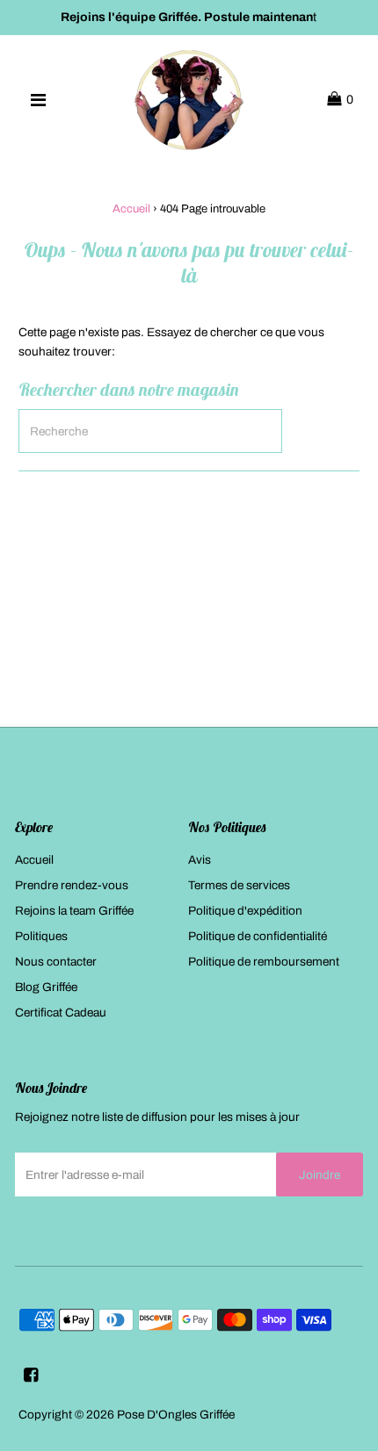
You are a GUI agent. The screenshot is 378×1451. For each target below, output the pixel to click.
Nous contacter (56, 961)
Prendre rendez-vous (71, 885)
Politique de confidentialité (257, 936)
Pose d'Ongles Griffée (176, 1414)
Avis (199, 859)
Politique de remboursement (263, 961)
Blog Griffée (46, 987)
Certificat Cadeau (60, 1012)
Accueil (131, 209)
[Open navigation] (38, 100)
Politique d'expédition (245, 910)
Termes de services (239, 885)
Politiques (41, 936)
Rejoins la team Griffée (74, 910)
